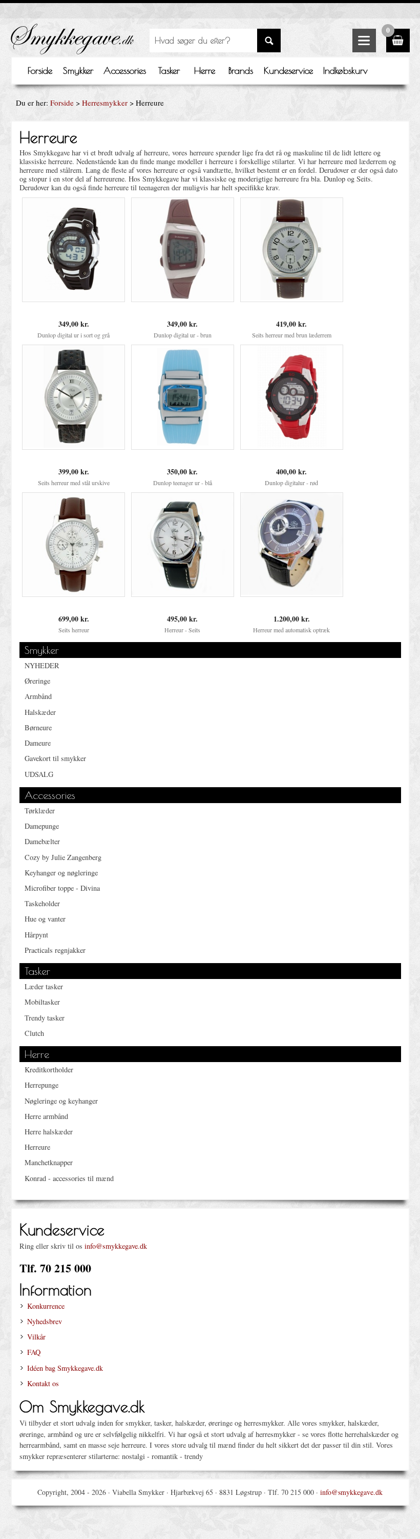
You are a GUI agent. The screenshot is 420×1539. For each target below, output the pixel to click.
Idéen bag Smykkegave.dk (65, 1368)
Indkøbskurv (345, 70)
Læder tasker (44, 986)
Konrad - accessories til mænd (69, 1178)
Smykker (78, 70)
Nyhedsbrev (44, 1321)
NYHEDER (42, 665)
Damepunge (42, 826)
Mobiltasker (42, 1002)
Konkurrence (46, 1306)
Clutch (34, 1033)
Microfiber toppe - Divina (62, 888)
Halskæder (40, 712)
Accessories (124, 70)
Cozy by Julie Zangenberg (63, 857)
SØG (269, 40)
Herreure (37, 1147)
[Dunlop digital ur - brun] (183, 297)
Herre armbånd (46, 1116)
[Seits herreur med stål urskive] (73, 445)
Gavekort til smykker (55, 758)
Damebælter (42, 841)
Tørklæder (40, 810)
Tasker (169, 70)
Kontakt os (43, 1383)
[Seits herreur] (73, 592)
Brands (240, 70)
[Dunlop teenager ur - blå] (183, 445)
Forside (40, 70)
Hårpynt (36, 935)
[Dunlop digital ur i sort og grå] (73, 297)
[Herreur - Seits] (183, 592)
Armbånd (38, 696)
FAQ (33, 1352)
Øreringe (37, 681)
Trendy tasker (45, 1018)
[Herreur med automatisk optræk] (292, 592)
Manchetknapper (49, 1162)
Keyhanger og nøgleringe (61, 872)
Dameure (38, 743)
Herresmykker (105, 102)
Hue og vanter (45, 919)
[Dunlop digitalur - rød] (292, 445)
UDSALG (39, 774)
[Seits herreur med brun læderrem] (292, 297)
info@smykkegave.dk (116, 1246)
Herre (204, 70)
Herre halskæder (49, 1131)
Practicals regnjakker (55, 950)
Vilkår (36, 1337)
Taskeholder (42, 903)
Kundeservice (288, 70)
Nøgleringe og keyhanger (61, 1101)
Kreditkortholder (49, 1069)
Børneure (38, 727)
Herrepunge (41, 1085)
